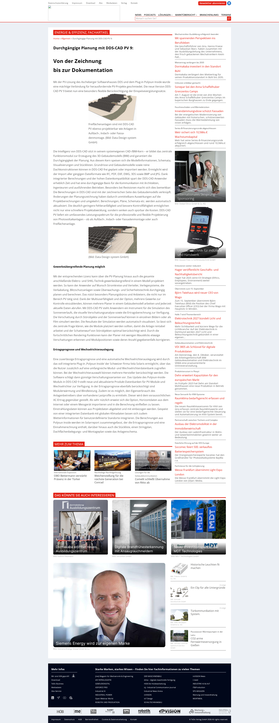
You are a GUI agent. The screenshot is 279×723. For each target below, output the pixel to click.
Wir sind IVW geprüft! (60, 676)
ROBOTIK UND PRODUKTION (107, 702)
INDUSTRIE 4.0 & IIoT (201, 683)
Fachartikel (98, 32)
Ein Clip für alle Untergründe (208, 587)
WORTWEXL (197, 698)
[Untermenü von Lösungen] (171, 15)
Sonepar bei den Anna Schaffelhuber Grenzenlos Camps (197, 89)
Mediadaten (56, 687)
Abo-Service (56, 691)
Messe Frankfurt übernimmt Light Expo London (198, 472)
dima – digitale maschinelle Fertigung (159, 680)
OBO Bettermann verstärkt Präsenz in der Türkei (70, 477)
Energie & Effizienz (70, 32)
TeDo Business (57, 683)
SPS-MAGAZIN (198, 691)
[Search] (229, 18)
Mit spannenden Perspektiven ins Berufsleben (195, 40)
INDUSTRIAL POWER (103, 695)
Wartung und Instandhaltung (205, 695)
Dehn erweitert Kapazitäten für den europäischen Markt (196, 378)
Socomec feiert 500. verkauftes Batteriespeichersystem (193, 449)
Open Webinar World (104, 698)
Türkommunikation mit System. (205, 612)
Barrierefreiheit (91, 719)
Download (55, 680)
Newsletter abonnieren (212, 3)
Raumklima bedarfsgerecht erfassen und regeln (199, 401)
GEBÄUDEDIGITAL (102, 683)
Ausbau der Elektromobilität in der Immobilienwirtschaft (196, 426)
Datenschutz (69, 719)
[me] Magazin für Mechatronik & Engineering (114, 676)
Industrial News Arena (153, 691)
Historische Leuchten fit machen (205, 566)
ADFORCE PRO (101, 687)
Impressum (56, 719)
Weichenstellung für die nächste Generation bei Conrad (108, 479)
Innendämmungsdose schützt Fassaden (199, 111)
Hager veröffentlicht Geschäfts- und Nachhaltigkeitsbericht (196, 272)
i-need (195, 680)
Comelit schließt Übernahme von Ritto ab (152, 481)
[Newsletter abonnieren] (58, 698)
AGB (80, 719)
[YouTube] (64, 698)
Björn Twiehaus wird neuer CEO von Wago (196, 295)
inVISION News (199, 676)
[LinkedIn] (52, 698)
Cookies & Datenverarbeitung (114, 719)
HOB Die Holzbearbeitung (155, 683)
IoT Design (148, 698)
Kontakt (133, 719)
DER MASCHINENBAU (153, 676)
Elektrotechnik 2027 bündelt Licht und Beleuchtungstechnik (198, 321)
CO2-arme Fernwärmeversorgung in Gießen (206, 642)
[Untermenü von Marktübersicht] (196, 15)
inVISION (147, 695)
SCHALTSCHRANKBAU (153, 702)
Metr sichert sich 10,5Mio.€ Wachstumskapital (191, 134)
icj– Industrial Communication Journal (160, 687)
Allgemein (66, 38)
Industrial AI (100, 691)
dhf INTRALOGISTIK (103, 680)
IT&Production (199, 687)
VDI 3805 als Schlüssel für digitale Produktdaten (195, 349)
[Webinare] (70, 698)
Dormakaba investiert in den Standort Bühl (198, 69)
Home (56, 38)
